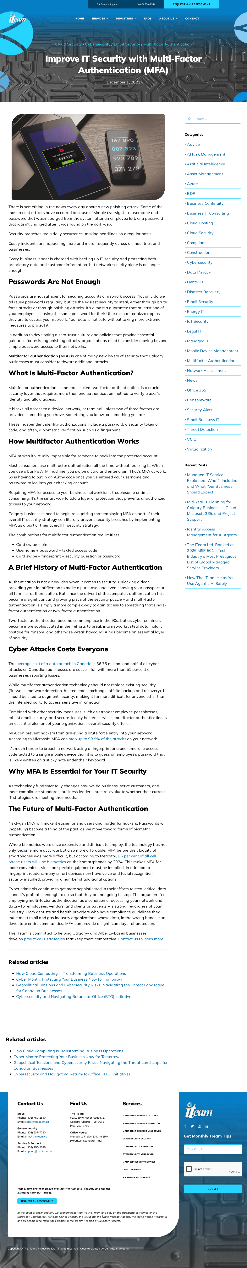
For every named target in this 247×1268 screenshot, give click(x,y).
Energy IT (195, 311)
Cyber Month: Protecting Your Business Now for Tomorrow (69, 979)
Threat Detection (202, 429)
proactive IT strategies (44, 938)
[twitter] (192, 1126)
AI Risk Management (206, 154)
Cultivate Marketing (116, 1248)
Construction (198, 252)
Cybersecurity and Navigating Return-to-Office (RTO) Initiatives (74, 996)
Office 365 (196, 390)
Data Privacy (199, 272)
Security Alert (199, 409)
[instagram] (199, 1126)
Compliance (198, 242)
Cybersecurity (98, 44)
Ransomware (199, 399)
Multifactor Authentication (167, 44)
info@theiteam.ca (36, 1136)
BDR (191, 193)
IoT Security (198, 321)
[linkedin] (206, 1126)
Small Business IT (203, 419)
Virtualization (199, 449)
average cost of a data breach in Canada (53, 663)
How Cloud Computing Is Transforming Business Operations (71, 973)
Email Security (127, 44)
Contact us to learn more (140, 938)
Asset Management (205, 173)
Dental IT (195, 282)
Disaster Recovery (204, 291)
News (192, 380)
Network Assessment (206, 370)
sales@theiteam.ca (37, 1121)
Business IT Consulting (208, 213)
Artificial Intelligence (206, 164)
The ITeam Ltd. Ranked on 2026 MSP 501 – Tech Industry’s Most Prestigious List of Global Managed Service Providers (212, 556)
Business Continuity (205, 203)
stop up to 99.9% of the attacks (97, 738)
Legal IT (194, 331)
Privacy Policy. (46, 1248)
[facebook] (185, 1126)
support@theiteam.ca (38, 1151)
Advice (193, 144)
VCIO (191, 439)
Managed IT (198, 340)
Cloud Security (68, 44)
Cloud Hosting (200, 223)
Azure (192, 183)
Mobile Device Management (212, 350)
